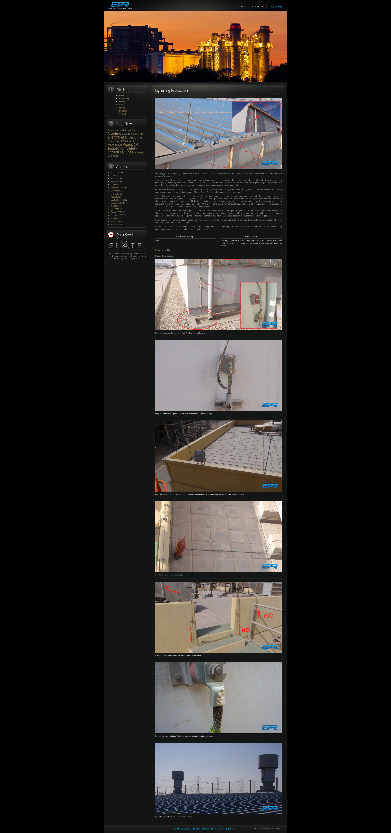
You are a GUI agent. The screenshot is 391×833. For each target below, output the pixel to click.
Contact (122, 114)
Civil (121, 130)
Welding (113, 155)
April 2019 (115, 206)
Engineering (133, 137)
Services (241, 6)
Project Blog (276, 6)
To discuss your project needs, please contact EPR (204, 828)
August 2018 (116, 197)
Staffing (122, 105)
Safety (131, 148)
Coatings (115, 133)
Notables (123, 111)
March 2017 (116, 172)
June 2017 (115, 179)
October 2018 (116, 203)
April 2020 (115, 218)
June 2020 (115, 221)
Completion (257, 6)
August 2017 (116, 185)
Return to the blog (163, 250)
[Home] (120, 5)
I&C (131, 141)
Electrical (116, 137)
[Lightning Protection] (218, 99)
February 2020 (117, 215)
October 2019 (116, 212)
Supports (139, 153)
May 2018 (115, 194)
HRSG (124, 141)
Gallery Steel (113, 141)
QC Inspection (124, 146)
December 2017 (117, 191)
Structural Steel (121, 152)
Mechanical (115, 144)
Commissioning (133, 133)
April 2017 (115, 176)
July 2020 (115, 224)
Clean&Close (131, 130)
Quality (122, 102)
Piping (127, 144)
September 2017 (118, 188)
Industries (123, 108)
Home (121, 96)
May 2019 (115, 209)
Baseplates (113, 130)
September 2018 (118, 200)
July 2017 (115, 182)
